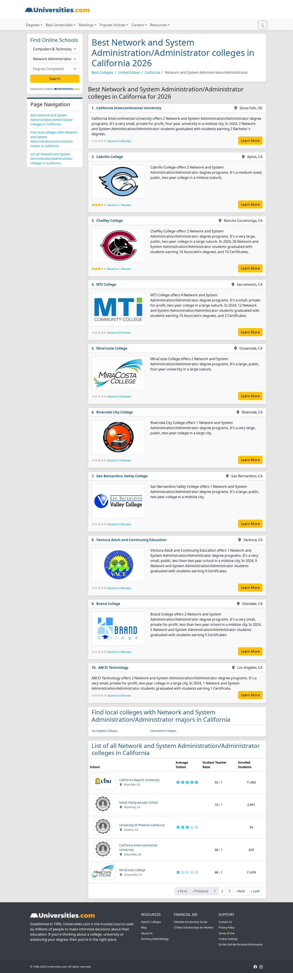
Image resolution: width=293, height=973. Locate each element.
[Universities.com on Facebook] (255, 966)
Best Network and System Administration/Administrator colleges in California (51, 119)
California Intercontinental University (128, 108)
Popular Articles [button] (112, 25)
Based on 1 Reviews (119, 205)
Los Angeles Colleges (105, 731)
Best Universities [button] (59, 25)
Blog (144, 927)
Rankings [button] (86, 25)
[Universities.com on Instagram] (261, 966)
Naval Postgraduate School (138, 802)
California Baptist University (139, 780)
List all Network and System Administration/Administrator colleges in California (51, 158)
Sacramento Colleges (163, 731)
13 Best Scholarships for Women (193, 927)
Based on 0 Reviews (119, 141)
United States (129, 72)
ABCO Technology (113, 667)
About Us (147, 933)
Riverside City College (114, 412)
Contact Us (225, 922)
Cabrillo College (109, 156)
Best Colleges (102, 72)
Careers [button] (137, 25)
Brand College (108, 603)
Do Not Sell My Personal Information (241, 944)
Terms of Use (226, 933)
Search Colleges (151, 922)
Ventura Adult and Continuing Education (131, 539)
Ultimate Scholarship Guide (190, 922)
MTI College (106, 284)
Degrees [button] (33, 25)
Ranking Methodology (155, 939)
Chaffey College (109, 220)
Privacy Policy (227, 927)
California (152, 72)
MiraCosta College (111, 348)
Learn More (250, 140)
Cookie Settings (228, 939)
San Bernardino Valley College (122, 476)
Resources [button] (158, 25)
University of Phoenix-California (142, 825)
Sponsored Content (41, 89)
